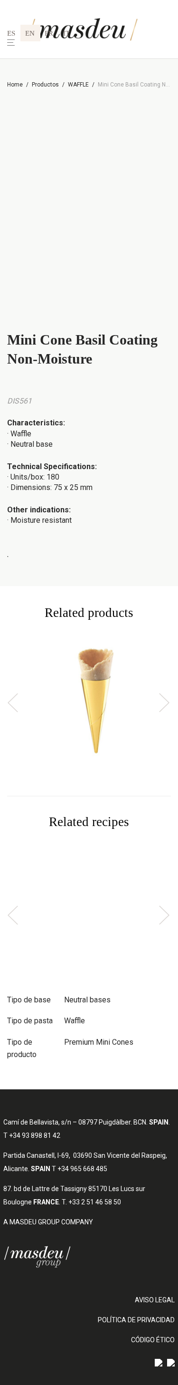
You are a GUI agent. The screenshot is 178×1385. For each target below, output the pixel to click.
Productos (45, 84)
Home (15, 84)
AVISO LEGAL (155, 1300)
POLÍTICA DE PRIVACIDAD (136, 1320)
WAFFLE (78, 84)
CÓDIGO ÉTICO (153, 1340)
